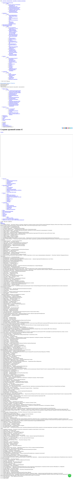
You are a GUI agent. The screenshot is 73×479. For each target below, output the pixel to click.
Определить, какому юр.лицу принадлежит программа (13, 52)
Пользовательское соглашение (12, 70)
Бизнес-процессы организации (14, 4)
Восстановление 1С (12, 43)
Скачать (1, 132)
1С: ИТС (10, 111)
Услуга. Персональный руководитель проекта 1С (13, 36)
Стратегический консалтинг (14, 8)
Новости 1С (11, 65)
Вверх (1, 222)
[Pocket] (67, 128)
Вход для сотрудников (7, 119)
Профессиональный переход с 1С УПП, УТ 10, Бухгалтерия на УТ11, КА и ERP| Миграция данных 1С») (13, 32)
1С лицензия (11, 109)
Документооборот (12, 98)
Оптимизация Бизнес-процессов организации (13, 12)
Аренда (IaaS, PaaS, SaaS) (13, 112)
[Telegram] (72, 128)
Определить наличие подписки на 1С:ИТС (13, 55)
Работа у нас (11, 78)
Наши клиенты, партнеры (12, 76)
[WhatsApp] (69, 128)
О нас (10, 73)
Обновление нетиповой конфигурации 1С (13, 47)
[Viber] (68, 128)
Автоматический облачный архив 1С (12, 50)
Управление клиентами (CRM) (14, 101)
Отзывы (10, 64)
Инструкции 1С (12, 63)
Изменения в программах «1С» (12, 60)
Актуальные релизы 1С (13, 58)
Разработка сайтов (12, 23)
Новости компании (12, 74)
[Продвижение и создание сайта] (2, 223)
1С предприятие (12, 108)
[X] (66, 128)
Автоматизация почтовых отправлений (13, 105)
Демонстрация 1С (12, 38)
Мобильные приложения (13, 110)
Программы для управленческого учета (13, 6)
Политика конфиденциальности (13, 68)
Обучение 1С (11, 48)
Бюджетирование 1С (13, 94)
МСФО (10, 96)
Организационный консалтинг (14, 7)
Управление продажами (13, 103)
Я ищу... (4, 120)
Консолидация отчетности (14, 104)
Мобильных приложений (11, 22)
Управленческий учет (13, 93)
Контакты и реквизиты (13, 79)
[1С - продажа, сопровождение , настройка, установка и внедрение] (12, 0)
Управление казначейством (14, 97)
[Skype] (70, 128)
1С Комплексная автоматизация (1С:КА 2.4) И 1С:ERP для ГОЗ (15, 91)
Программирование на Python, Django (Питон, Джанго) (13, 16)
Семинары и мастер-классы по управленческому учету (14, 10)
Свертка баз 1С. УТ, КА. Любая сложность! (13, 29)
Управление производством (14, 102)
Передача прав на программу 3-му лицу (13, 61)
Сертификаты (11, 77)
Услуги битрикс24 (12, 27)
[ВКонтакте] (62, 128)
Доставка (10, 66)
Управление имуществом (13, 95)
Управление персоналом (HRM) (15, 92)
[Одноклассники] (63, 128)
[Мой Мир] (65, 128)
